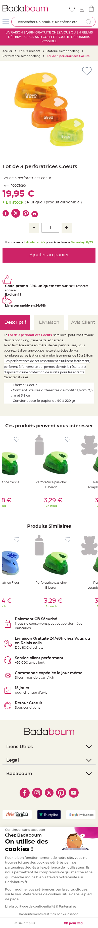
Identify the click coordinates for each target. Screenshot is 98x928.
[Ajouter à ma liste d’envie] (16, 439)
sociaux (11, 290)
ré (77, 286)
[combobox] (53, 22)
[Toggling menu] (6, 21)
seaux (83, 286)
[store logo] (25, 8)
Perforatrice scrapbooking (21, 56)
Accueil (8, 51)
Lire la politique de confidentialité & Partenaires (40, 906)
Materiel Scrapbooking (62, 51)
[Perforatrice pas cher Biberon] (51, 454)
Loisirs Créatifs (29, 51)
